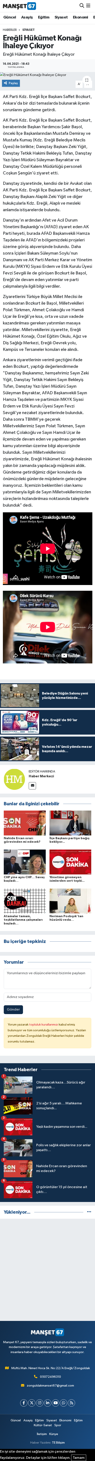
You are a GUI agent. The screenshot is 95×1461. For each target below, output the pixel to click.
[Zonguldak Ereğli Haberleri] (19, 6)
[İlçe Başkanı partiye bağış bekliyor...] (70, 823)
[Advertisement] (47, 1269)
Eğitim (43, 17)
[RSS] (71, 1403)
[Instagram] (39, 1403)
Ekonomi (80, 17)
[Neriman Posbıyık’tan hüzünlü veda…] (70, 901)
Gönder (13, 1009)
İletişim (42, 1434)
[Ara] (82, 6)
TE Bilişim (58, 1442)
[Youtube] (55, 1403)
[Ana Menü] (88, 6)
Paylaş (13, 83)
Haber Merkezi (41, 776)
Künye (53, 1434)
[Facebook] (23, 1403)
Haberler (10, 29)
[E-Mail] (32, 785)
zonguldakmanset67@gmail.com (50, 1385)
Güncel (9, 17)
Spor (57, 1425)
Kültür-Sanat (43, 1425)
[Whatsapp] (63, 1403)
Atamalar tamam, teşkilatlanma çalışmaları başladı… (23, 920)
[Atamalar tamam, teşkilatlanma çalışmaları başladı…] (25, 901)
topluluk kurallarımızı (44, 1024)
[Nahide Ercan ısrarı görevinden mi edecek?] (25, 823)
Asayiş (27, 17)
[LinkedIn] (47, 1403)
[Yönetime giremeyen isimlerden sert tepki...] (70, 862)
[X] (31, 1403)
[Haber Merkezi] (14, 779)
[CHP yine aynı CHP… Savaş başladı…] (25, 862)
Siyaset (61, 17)
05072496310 (50, 1376)
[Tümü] (89, 1212)
